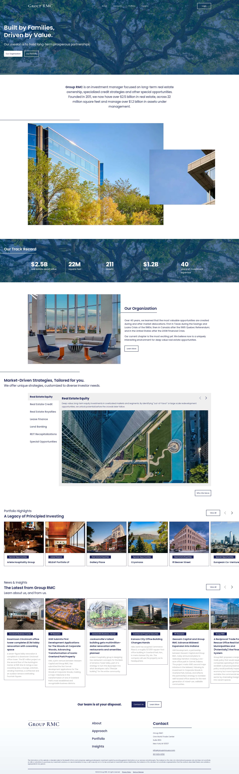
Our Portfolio (31, 53)
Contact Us (139, 704)
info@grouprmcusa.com (164, 750)
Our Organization (13, 53)
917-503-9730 (159, 754)
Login (204, 6)
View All (213, 513)
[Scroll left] (225, 513)
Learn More (131, 348)
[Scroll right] (232, 513)
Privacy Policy (126, 772)
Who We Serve (203, 493)
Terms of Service (138, 772)
